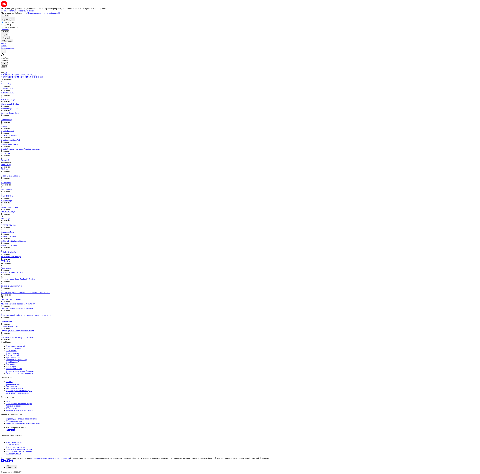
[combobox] (12, 58)
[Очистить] (4, 64)
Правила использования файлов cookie (43, 13)
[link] (5, 37)
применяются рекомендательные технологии (50, 458)
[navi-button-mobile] (3, 51)
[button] (3, 43)
